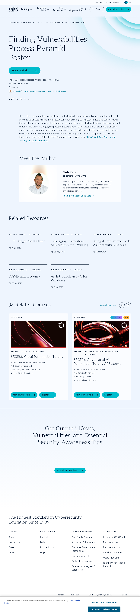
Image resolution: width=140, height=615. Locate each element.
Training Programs (82, 531)
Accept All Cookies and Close (104, 609)
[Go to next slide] (128, 305)
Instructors (14, 542)
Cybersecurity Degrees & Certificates (83, 568)
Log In (101, 2)
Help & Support (48, 531)
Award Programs (111, 557)
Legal (43, 552)
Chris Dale (17, 91)
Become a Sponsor (112, 547)
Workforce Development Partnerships (84, 549)
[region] (70, 605)
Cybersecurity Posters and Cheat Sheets (25, 23)
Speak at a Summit (112, 552)
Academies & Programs (83, 542)
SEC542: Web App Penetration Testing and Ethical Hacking (45, 91)
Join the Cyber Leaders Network (114, 565)
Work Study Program (82, 537)
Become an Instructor (114, 542)
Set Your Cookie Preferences (104, 602)
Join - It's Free (113, 2)
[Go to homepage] (13, 9)
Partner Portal (47, 547)
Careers (12, 547)
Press (11, 552)
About (12, 537)
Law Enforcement (80, 556)
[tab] (26, 9)
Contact (44, 537)
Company (13, 531)
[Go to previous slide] (122, 305)
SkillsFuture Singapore (83, 561)
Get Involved (109, 531)
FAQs (42, 542)
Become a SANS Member (115, 537)
